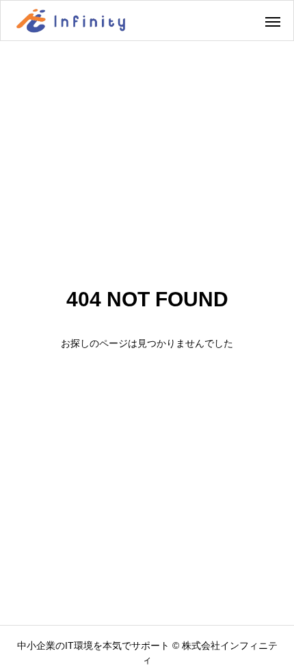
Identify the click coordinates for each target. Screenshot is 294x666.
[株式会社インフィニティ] (70, 20)
